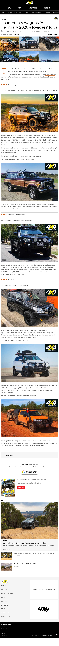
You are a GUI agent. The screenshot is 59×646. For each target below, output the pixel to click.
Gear (27, 12)
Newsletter (6, 616)
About (3, 633)
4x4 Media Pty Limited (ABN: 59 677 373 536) (42, 635)
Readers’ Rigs (12, 85)
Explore (4, 605)
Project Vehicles (18, 12)
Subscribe (5, 613)
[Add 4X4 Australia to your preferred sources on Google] (29, 472)
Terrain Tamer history (14, 280)
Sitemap (3, 631)
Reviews (9, 12)
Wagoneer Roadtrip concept (16, 214)
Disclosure (4, 628)
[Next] (57, 12)
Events (4, 601)
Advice (4, 597)
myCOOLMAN (5, 333)
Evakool (34, 148)
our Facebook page (13, 77)
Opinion (48, 12)
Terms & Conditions (6, 624)
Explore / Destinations (37, 12)
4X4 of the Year (7, 593)
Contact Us (4, 635)
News (2, 12)
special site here (50, 74)
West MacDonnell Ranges (32, 156)
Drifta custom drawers (19, 148)
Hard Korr (19, 140)
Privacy (3, 626)
